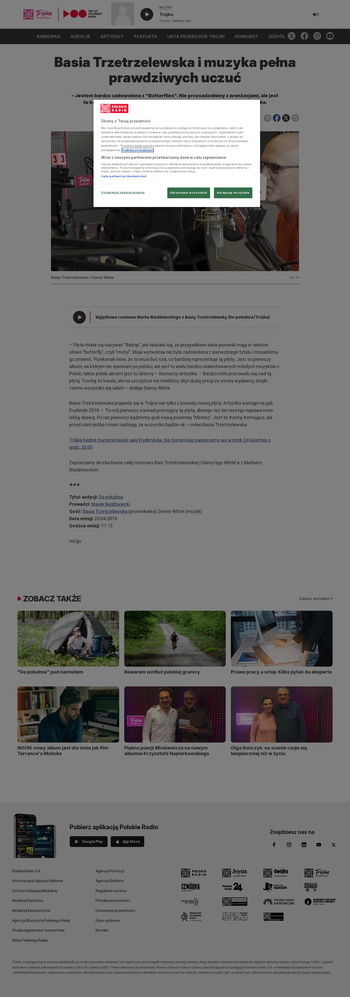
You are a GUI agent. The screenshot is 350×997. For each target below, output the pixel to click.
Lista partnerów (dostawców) (124, 176)
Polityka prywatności (137, 150)
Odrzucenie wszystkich (188, 192)
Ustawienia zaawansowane (123, 192)
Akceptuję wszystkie (233, 192)
